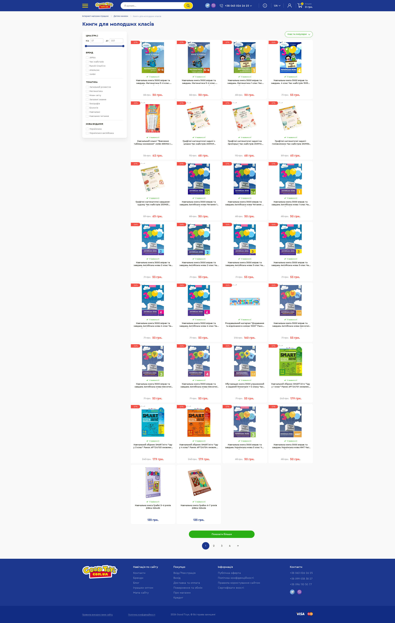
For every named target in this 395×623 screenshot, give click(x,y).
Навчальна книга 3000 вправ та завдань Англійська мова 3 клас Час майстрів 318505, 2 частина (290, 264)
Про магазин (182, 592)
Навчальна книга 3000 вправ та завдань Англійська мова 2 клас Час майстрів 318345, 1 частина (153, 264)
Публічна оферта (229, 573)
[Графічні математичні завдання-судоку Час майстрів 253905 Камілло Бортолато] (153, 179)
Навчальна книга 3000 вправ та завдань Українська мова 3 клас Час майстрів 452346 (244, 446)
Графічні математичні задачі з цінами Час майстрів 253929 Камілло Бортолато (199, 143)
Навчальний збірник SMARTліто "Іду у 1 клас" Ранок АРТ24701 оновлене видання (290, 386)
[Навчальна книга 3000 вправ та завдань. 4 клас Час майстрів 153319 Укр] (291, 57)
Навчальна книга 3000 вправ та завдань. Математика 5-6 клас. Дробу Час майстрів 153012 (153, 82)
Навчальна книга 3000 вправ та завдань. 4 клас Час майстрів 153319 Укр (290, 82)
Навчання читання (99, 116)
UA (276, 5)
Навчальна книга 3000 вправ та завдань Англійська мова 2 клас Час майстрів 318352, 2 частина (198, 264)
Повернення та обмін (187, 587)
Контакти (139, 573)
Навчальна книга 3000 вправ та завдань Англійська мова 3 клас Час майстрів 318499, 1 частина (244, 264)
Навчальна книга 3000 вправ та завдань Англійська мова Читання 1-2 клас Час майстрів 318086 (199, 204)
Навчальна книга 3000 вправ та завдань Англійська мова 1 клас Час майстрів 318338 (291, 204)
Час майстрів (96, 62)
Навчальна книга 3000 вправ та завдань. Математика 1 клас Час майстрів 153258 (244, 82)
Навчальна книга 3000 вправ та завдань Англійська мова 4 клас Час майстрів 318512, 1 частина (153, 325)
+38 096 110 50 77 (301, 584)
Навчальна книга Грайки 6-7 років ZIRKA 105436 (199, 506)
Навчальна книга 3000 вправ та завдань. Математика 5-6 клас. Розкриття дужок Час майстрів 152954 (199, 82)
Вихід (177, 577)
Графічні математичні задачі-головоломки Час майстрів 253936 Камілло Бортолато (290, 143)
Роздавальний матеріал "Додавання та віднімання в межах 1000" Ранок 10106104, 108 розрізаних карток (244, 325)
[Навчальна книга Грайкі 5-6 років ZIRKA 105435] (153, 482)
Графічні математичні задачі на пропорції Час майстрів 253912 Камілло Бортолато (245, 143)
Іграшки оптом (143, 587)
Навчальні (94, 112)
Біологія (93, 108)
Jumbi (92, 74)
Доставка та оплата (186, 582)
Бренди (138, 577)
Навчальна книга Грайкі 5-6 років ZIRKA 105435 (153, 506)
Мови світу (95, 95)
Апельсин (94, 70)
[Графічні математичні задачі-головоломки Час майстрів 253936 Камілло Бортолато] (291, 118)
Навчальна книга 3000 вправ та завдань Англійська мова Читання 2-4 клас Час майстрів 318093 (244, 204)
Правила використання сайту (97, 615)
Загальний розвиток (100, 87)
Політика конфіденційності (236, 577)
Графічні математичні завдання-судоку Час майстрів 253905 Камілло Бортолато (153, 204)
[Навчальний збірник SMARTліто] (291, 361)
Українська (95, 129)
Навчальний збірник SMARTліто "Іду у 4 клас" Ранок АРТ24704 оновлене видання (198, 446)
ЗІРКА (92, 58)
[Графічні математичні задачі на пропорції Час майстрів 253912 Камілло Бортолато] (245, 118)
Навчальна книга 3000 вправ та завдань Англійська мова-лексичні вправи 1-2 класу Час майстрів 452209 (290, 325)
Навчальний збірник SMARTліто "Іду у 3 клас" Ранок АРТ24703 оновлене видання (152, 446)
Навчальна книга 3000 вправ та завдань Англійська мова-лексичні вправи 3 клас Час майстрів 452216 (153, 386)
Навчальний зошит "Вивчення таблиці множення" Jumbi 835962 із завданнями (153, 143)
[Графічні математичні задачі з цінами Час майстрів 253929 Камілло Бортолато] (199, 118)
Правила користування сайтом (239, 582)
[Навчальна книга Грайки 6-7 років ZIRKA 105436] (199, 482)
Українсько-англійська (101, 133)
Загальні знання (97, 99)
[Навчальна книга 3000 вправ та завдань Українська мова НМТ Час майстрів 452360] (291, 421)
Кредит (178, 597)
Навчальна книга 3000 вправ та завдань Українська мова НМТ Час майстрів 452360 (290, 446)
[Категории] (85, 6)
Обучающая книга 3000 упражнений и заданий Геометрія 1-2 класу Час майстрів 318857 (244, 386)
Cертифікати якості (231, 587)
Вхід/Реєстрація (184, 573)
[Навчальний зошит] (153, 118)
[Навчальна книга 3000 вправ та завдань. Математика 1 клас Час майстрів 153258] (245, 57)
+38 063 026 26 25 (301, 573)
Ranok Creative (97, 66)
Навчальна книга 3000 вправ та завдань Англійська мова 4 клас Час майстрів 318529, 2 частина (198, 325)
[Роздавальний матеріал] (245, 300)
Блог (136, 582)
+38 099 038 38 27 (301, 578)
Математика (96, 91)
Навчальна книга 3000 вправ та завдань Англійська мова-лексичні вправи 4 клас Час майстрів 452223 (199, 386)
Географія (94, 104)
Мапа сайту (141, 592)
